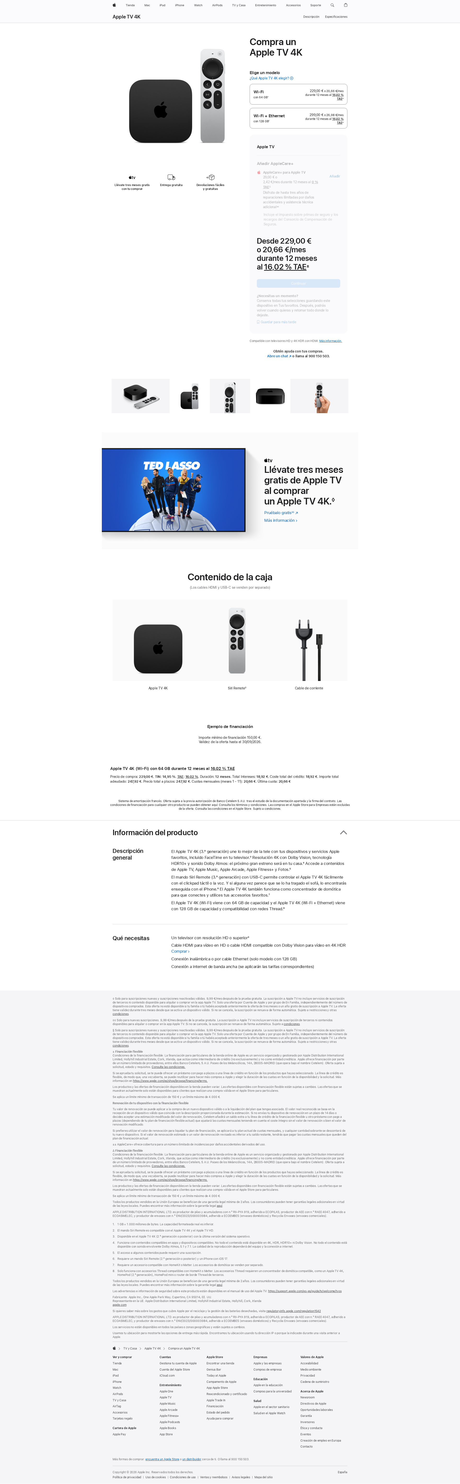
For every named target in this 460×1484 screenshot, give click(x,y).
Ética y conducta (311, 1428)
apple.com (119, 1305)
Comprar (179, 951)
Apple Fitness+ (169, 1416)
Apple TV (166, 1397)
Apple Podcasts (170, 1422)
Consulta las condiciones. (168, 1067)
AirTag (117, 1406)
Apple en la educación (267, 1385)
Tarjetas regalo (122, 1418)
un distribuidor (191, 1459)
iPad (116, 1375)
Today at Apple (216, 1375)
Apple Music (168, 1403)
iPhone (117, 1382)
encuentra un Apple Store (162, 1459)
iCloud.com (167, 1375)
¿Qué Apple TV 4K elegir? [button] (269, 78)
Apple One (166, 1391)
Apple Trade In (216, 1400)
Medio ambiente (310, 1369)
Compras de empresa (267, 1369)
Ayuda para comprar (220, 1418)
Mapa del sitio (263, 1477)
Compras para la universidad (272, 1391)
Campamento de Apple (221, 1382)
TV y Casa (130, 1348)
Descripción (311, 16)
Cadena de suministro (314, 1382)
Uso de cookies (155, 1477)
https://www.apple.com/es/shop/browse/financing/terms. (170, 1081)
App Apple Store (217, 1388)
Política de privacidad (127, 1477)
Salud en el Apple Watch (269, 1413)
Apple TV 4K (127, 17)
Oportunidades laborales (316, 1410)
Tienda (117, 1363)
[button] (332, 5)
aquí (220, 1206)
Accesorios (120, 1412)
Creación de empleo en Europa (320, 1440)
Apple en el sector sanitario (271, 1407)
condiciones (121, 1014)
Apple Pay (119, 1434)
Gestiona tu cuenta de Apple (178, 1363)
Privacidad (307, 1375)
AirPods (118, 1394)
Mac (115, 1369)
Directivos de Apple (313, 1403)
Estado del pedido (218, 1412)
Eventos (305, 1434)
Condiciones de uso (183, 1477)
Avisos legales (241, 1477)
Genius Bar (214, 1369)
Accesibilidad (309, 1363)
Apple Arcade (169, 1410)
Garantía (306, 1416)
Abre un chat (279, 356)
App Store (166, 1434)
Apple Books (168, 1428)
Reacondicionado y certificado (227, 1394)
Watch (117, 1388)
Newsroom (307, 1397)
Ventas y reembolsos (213, 1477)
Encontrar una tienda (220, 1363)
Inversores (307, 1422)
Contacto (306, 1446)
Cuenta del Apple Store (175, 1369)
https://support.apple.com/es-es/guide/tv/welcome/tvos (305, 1291)
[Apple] (114, 1348)
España (342, 1472)
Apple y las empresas (267, 1363)
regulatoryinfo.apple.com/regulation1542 (293, 1311)
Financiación (215, 1406)
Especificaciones (336, 16)
